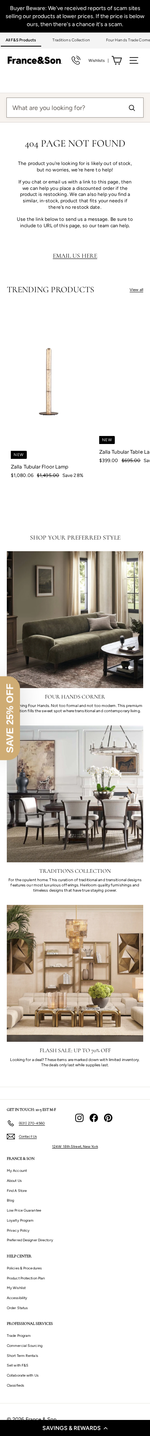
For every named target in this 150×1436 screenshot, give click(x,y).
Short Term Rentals (22, 1355)
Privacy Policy (18, 1230)
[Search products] (131, 107)
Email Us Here (75, 256)
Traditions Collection (71, 40)
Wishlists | (98, 60)
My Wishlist (16, 1287)
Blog (10, 1200)
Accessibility (17, 1297)
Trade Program (19, 1335)
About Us (14, 1180)
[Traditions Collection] (75, 793)
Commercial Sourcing (24, 1345)
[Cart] (116, 60)
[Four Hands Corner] (75, 619)
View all (136, 289)
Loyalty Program (20, 1220)
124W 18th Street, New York (75, 1146)
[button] (75, 1428)
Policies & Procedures (24, 1268)
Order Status (17, 1308)
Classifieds (15, 1385)
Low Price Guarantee (24, 1210)
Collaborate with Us (22, 1375)
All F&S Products (21, 40)
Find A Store (17, 1190)
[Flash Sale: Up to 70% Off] (75, 973)
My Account (17, 1170)
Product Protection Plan (26, 1278)
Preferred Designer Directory (30, 1240)
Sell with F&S (17, 1365)
